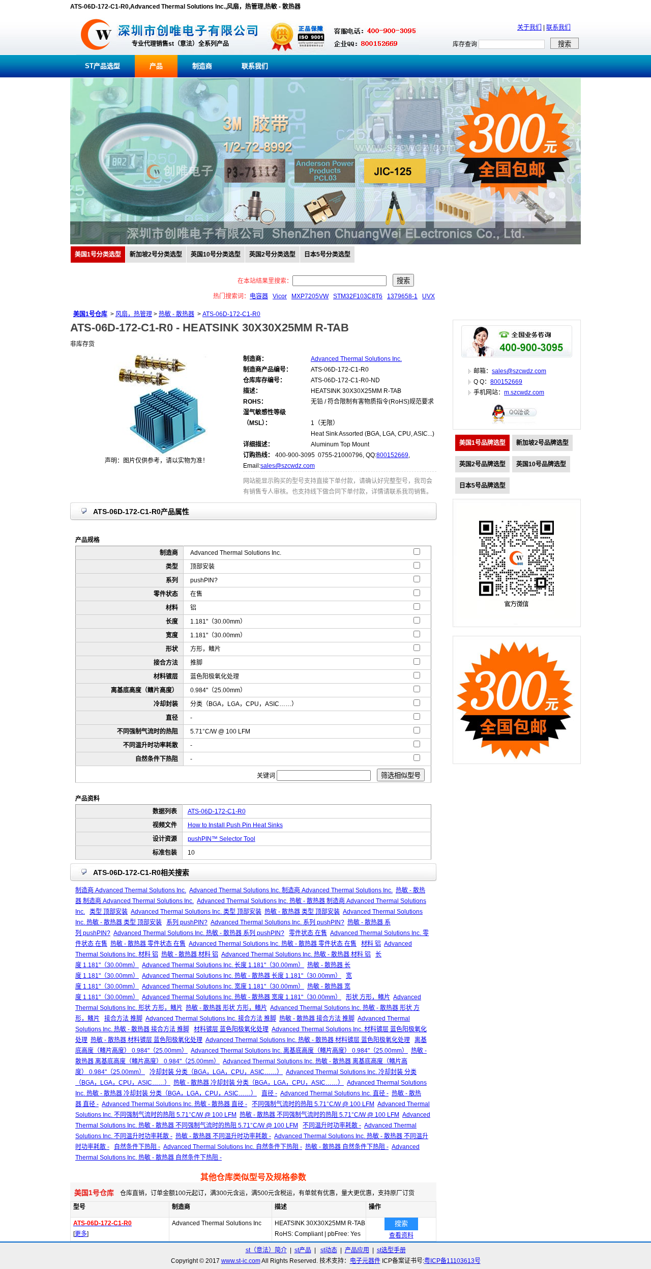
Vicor (280, 296)
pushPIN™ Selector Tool (221, 838)
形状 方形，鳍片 (368, 997)
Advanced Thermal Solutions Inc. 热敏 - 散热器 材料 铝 (296, 954)
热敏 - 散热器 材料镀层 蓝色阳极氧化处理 (146, 1040)
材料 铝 (371, 943)
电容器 (259, 296)
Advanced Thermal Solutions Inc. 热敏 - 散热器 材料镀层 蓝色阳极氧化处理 (307, 1040)
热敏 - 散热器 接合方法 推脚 (316, 1018)
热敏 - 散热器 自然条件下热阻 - (347, 1146)
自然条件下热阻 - (137, 1146)
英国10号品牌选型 (541, 464)
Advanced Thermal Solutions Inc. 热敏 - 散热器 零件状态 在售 (273, 943)
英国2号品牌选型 (482, 464)
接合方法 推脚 (123, 1018)
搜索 (401, 1223)
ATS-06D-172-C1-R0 (231, 314)
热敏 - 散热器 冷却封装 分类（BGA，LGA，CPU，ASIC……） (258, 1082)
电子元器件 (365, 1260)
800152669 (392, 455)
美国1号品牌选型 (482, 442)
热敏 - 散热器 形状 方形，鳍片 (226, 1007)
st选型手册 (391, 1250)
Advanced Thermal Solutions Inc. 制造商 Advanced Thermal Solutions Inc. (291, 890)
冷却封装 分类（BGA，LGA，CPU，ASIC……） (216, 1072)
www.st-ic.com (240, 1260)
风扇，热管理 (133, 314)
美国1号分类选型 (98, 254)
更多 (81, 1233)
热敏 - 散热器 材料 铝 (189, 954)
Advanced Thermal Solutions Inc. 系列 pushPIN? (277, 922)
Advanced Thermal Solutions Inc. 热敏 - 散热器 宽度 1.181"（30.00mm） (241, 997)
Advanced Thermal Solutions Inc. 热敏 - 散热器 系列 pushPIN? (198, 933)
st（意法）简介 (266, 1250)
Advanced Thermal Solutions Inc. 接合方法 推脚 (210, 1018)
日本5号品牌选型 (482, 485)
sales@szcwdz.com (287, 465)
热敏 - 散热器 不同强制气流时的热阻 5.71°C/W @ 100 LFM (319, 1114)
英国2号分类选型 (272, 254)
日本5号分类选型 (327, 254)
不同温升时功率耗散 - (332, 1125)
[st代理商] (96, 53)
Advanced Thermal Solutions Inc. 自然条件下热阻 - (232, 1146)
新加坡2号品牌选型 (542, 442)
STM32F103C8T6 (357, 296)
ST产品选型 (102, 66)
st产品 (302, 1250)
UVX (428, 296)
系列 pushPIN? (187, 922)
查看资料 (401, 1235)
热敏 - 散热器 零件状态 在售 (148, 943)
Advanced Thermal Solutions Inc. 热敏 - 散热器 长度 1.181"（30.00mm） (241, 975)
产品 (156, 66)
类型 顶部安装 (109, 911)
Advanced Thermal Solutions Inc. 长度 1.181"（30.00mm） (223, 965)
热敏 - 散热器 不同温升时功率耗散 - (223, 1136)
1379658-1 (402, 296)
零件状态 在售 (308, 933)
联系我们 (558, 27)
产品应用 (357, 1250)
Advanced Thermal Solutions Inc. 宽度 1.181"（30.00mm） (223, 986)
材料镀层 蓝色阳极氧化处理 (231, 1029)
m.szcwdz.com (524, 392)
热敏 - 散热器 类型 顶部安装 (302, 911)
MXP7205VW (310, 296)
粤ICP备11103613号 (452, 1260)
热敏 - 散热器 (176, 314)
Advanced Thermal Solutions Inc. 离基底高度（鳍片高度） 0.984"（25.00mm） (299, 1050)
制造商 (202, 66)
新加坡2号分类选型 (156, 254)
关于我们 (529, 27)
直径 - (269, 1093)
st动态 (328, 1250)
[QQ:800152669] (517, 423)
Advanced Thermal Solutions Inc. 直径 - (334, 1093)
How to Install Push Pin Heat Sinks (235, 825)
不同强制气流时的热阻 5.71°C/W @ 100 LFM (313, 1104)
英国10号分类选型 (216, 254)
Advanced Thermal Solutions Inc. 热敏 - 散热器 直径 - (174, 1104)
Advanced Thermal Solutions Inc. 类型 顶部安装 (196, 911)
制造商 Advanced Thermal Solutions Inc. (130, 890)
